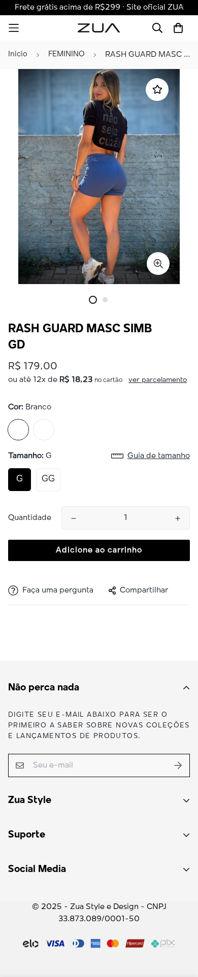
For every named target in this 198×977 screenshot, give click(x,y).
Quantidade (29, 518)
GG (48, 479)
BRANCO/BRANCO (44, 430)
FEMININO (66, 54)
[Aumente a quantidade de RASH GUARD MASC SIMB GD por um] (177, 518)
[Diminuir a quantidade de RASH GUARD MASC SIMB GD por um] (73, 518)
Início (17, 54)
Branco (18, 430)
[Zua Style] (99, 28)
